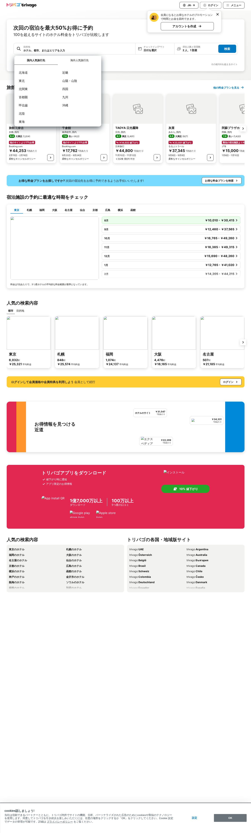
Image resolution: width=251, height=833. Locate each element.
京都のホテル (17, 565)
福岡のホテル (17, 554)
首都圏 (23, 97)
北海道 (23, 72)
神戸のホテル (17, 576)
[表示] (50, 157)
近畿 (65, 72)
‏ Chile (194, 571)
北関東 (23, 89)
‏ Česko (195, 576)
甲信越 (23, 105)
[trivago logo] (21, 5)
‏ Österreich (140, 554)
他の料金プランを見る (226, 87)
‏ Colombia (140, 576)
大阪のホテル (74, 554)
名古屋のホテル (18, 560)
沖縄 (65, 105)
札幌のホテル (74, 549)
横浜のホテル (17, 571)
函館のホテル (74, 571)
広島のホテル (74, 565)
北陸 (22, 113)
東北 (22, 81)
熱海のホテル (17, 582)
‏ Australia (197, 554)
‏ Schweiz (139, 571)
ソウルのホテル (75, 582)
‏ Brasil (137, 565)
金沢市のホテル (75, 576)
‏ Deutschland (142, 582)
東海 (22, 122)
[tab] (36, 60)
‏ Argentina (197, 549)
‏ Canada (196, 565)
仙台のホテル (74, 560)
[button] (74, 49)
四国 (65, 89)
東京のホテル (17, 549)
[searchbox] (78, 50)
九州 (65, 97)
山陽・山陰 (69, 81)
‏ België (137, 560)
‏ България (197, 560)
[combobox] (74, 48)
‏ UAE (136, 549)
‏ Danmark (197, 582)
